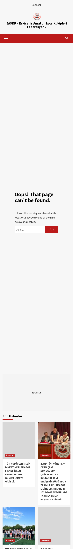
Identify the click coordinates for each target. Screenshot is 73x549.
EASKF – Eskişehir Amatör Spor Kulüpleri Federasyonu (36, 25)
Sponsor (36, 4)
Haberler (10, 455)
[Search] (67, 38)
